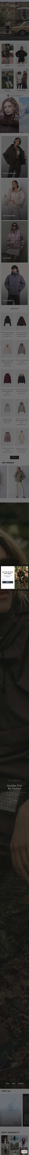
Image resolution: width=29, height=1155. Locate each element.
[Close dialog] (27, 567)
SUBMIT (7, 582)
